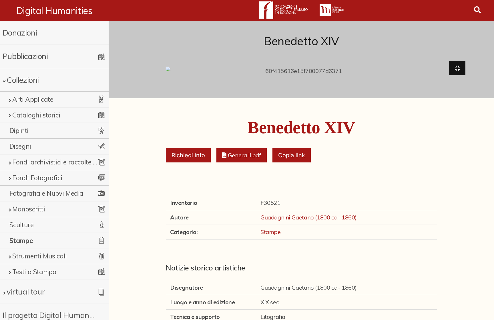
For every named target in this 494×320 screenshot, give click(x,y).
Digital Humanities (54, 10)
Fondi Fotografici (37, 178)
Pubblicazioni (25, 56)
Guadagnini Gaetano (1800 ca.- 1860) (308, 217)
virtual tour (26, 291)
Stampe (21, 240)
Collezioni (23, 80)
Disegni (20, 146)
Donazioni (20, 33)
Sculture (21, 225)
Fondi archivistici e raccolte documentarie (54, 162)
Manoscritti (28, 209)
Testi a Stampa (34, 272)
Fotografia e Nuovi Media (46, 193)
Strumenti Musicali (39, 256)
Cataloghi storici (36, 115)
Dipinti (19, 130)
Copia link (291, 155)
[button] (241, 155)
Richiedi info (188, 155)
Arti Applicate (32, 99)
